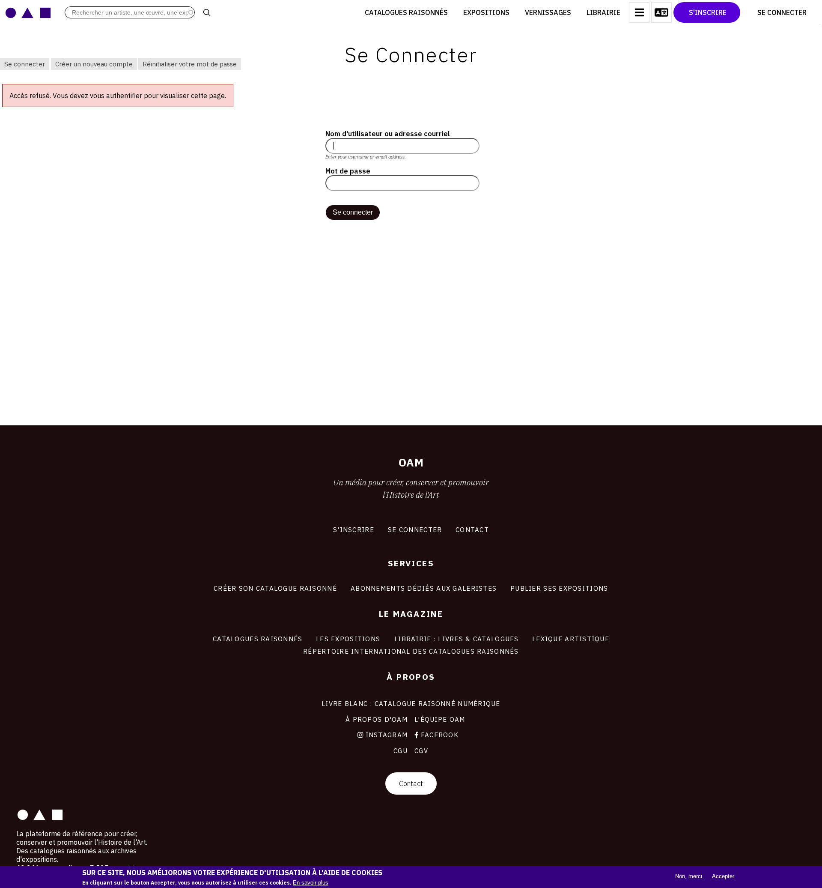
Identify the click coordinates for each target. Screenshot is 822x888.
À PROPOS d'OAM (376, 719)
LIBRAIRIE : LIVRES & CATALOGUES (456, 638)
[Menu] (639, 12)
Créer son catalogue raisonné (275, 588)
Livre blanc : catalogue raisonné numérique (411, 703)
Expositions (486, 12)
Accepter (723, 876)
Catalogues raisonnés (406, 12)
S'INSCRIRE (353, 529)
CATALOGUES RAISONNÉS (258, 638)
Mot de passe (347, 171)
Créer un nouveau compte (94, 64)
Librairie (603, 12)
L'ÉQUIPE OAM (439, 719)
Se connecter (24, 64)
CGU (400, 750)
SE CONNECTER (415, 529)
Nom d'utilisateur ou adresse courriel (387, 133)
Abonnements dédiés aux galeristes (424, 588)
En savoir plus (310, 882)
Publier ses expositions (559, 588)
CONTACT (472, 529)
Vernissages (548, 12)
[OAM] (28, 12)
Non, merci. (689, 876)
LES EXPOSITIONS (348, 638)
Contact (411, 783)
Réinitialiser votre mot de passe (190, 64)
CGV (421, 750)
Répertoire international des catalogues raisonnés (411, 651)
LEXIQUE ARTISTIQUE (570, 638)
